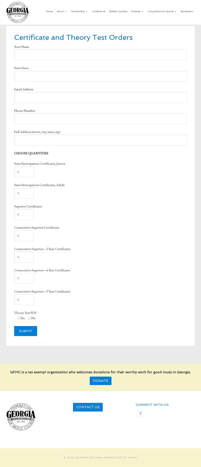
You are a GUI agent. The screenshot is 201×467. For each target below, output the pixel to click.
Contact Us (88, 407)
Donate (100, 381)
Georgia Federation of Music (19, 12)
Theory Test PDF (25, 313)
